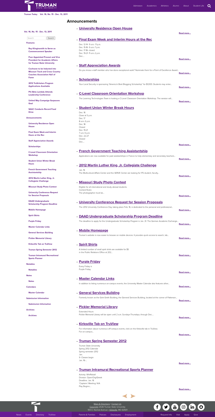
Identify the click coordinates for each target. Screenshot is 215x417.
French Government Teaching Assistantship (42, 171)
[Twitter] (166, 407)
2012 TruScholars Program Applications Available (41, 84)
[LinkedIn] (192, 407)
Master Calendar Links (39, 227)
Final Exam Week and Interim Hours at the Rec (42, 133)
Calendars (31, 287)
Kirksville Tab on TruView (40, 244)
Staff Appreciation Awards (41, 141)
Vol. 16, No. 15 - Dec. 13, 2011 (54, 14)
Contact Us (116, 404)
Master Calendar (36, 292)
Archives (30, 310)
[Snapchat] (201, 407)
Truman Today (30, 14)
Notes (29, 275)
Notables (30, 264)
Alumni (176, 6)
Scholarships (35, 146)
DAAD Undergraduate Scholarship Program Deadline (43, 202)
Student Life (198, 6)
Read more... (185, 33)
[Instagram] (183, 407)
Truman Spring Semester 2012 (43, 249)
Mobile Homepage (37, 209)
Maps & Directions (102, 404)
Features (30, 43)
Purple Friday (35, 221)
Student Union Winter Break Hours (42, 162)
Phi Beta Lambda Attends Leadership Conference (41, 93)
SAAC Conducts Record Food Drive (42, 110)
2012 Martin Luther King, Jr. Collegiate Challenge (42, 179)
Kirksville (113, 410)
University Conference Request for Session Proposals (43, 194)
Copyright (94, 407)
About (186, 6)
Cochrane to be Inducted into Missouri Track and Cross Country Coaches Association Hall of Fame (44, 73)
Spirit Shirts (34, 215)
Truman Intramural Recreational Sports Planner (44, 257)
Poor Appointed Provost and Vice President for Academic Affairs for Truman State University (44, 60)
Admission (137, 6)
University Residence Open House (41, 125)
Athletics (164, 6)
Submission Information (37, 298)
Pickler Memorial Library (40, 238)
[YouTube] (175, 407)
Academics (151, 6)
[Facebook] (157, 407)
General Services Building (41, 232)
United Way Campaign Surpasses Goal (44, 102)
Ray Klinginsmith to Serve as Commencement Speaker (42, 50)
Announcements (34, 118)
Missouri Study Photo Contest (43, 187)
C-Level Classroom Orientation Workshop (43, 153)
